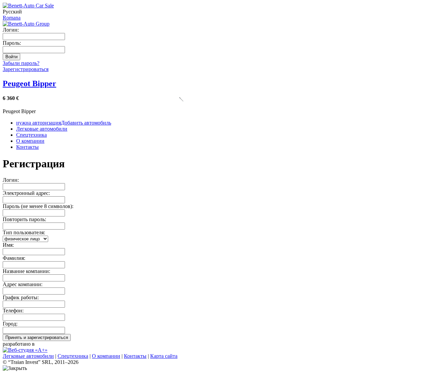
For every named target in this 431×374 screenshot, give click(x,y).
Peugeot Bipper (29, 83)
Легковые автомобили (41, 129)
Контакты (27, 147)
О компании (30, 141)
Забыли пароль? (21, 63)
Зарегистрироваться (25, 69)
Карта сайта (163, 356)
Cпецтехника (31, 135)
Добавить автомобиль (63, 123)
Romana (12, 18)
